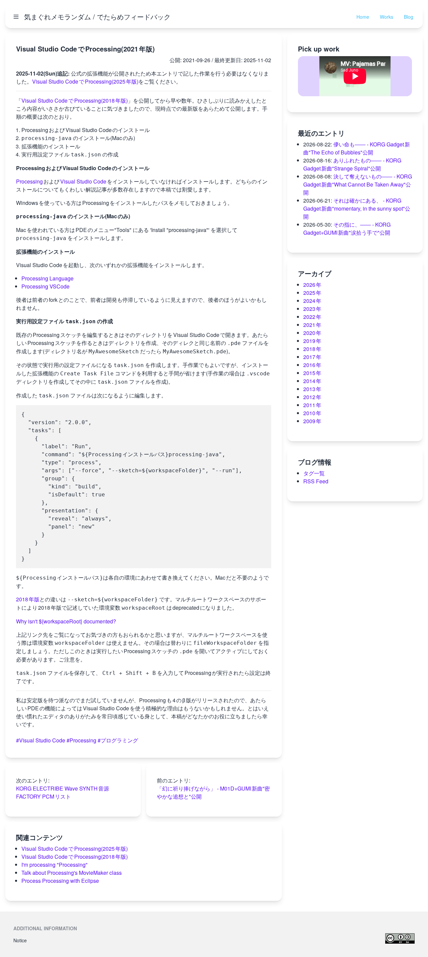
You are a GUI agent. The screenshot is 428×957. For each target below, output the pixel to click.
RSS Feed (315, 481)
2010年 (312, 413)
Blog (408, 16)
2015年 (312, 373)
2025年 (312, 292)
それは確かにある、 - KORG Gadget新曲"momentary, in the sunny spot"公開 (356, 208)
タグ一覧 (314, 473)
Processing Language (47, 278)
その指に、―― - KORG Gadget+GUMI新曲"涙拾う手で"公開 (347, 228)
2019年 (312, 341)
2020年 (312, 333)
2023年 (312, 309)
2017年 (312, 357)
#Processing (81, 740)
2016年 (312, 365)
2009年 (312, 421)
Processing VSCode (45, 286)
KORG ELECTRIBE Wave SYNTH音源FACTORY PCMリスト (62, 792)
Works (386, 16)
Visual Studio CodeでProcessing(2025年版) (85, 81)
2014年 (312, 381)
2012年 (312, 397)
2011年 (312, 405)
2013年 (312, 389)
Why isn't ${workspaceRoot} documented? (66, 621)
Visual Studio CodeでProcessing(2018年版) (74, 100)
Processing (29, 181)
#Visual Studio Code (40, 740)
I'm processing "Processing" (54, 864)
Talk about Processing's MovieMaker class (71, 872)
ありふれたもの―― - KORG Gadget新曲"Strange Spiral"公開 (352, 164)
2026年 (312, 284)
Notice (20, 940)
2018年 (312, 349)
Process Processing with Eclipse (60, 880)
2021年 (312, 325)
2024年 (312, 301)
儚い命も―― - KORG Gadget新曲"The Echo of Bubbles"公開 (356, 148)
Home (362, 16)
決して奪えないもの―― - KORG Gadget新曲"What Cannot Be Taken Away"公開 (357, 184)
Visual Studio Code (83, 181)
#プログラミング (118, 740)
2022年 (312, 317)
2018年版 (27, 599)
